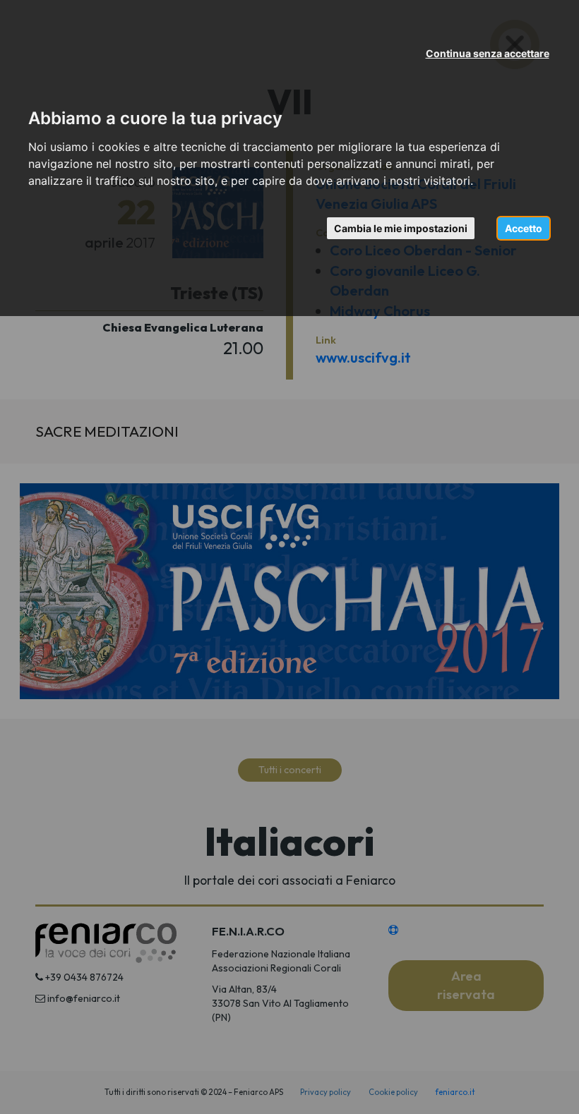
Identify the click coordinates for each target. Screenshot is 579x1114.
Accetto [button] (523, 228)
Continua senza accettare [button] (487, 53)
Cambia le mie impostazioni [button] (400, 228)
